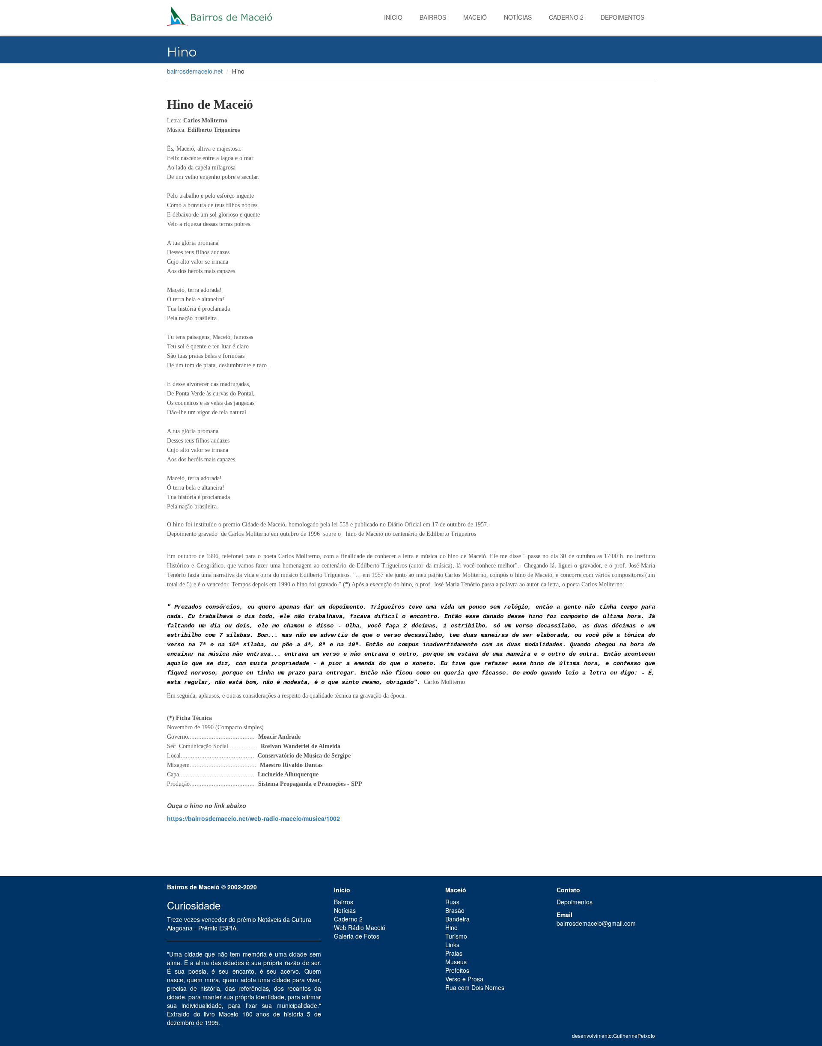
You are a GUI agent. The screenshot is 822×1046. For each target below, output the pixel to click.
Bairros (433, 17)
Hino (451, 927)
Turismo (456, 936)
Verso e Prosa (464, 979)
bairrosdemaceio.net (195, 71)
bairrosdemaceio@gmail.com (596, 923)
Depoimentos (622, 17)
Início (393, 17)
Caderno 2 (566, 17)
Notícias (518, 17)
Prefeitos (457, 970)
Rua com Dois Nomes (474, 987)
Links (452, 944)
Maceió (475, 17)
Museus (456, 961)
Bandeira (457, 919)
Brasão (455, 910)
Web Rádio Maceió (359, 927)
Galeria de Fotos (356, 936)
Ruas (452, 901)
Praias (453, 953)
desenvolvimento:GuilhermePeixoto (613, 1035)
